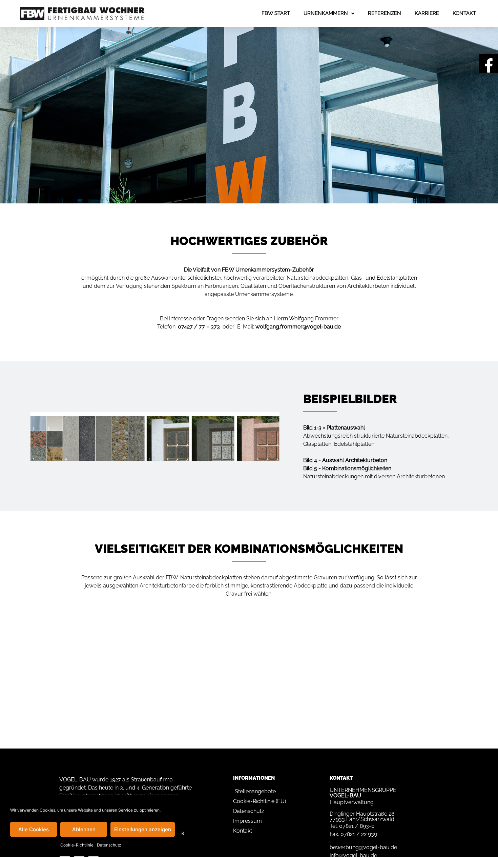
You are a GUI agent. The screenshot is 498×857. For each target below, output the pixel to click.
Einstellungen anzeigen (142, 829)
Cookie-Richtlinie (77, 845)
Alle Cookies (33, 829)
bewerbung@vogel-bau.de (363, 847)
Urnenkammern (326, 13)
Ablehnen (84, 829)
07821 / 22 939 (358, 834)
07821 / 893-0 (357, 826)
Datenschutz (109, 845)
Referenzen (384, 13)
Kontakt (464, 13)
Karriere (427, 13)
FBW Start (276, 13)
